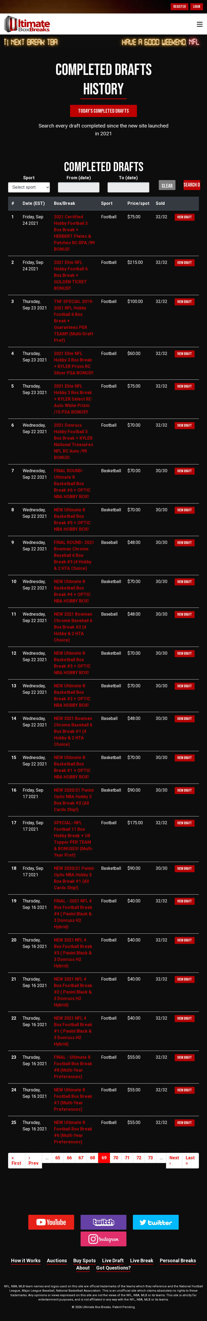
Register (179, 6)
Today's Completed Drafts (103, 111)
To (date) (128, 177)
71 (127, 1157)
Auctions (57, 1260)
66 (69, 1157)
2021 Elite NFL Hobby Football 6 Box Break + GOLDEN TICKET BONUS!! (71, 275)
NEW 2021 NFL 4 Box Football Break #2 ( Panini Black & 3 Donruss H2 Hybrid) (73, 992)
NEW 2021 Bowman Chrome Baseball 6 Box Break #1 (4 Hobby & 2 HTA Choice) (73, 731)
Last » (190, 1160)
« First (16, 1160)
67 (80, 1157)
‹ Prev (34, 1160)
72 (138, 1157)
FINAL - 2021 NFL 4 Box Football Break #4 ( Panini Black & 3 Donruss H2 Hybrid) (73, 913)
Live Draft (113, 1260)
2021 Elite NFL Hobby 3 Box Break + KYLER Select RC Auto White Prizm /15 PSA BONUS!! (73, 399)
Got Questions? (113, 1268)
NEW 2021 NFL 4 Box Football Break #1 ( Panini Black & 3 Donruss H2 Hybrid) (73, 1031)
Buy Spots (84, 1260)
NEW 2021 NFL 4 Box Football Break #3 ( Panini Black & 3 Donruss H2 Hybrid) (73, 952)
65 (57, 1157)
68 (92, 1157)
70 (115, 1157)
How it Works (25, 1260)
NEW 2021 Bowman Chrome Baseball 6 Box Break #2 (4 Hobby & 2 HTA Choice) (73, 627)
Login (196, 6)
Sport (28, 177)
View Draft (184, 217)
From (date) (79, 177)
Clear (167, 186)
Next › (174, 1160)
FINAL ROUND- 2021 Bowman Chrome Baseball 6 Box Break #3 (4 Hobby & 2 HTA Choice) (74, 555)
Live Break (141, 1260)
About (83, 1268)
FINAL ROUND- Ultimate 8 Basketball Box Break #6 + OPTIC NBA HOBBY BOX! (72, 483)
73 (150, 1157)
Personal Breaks (178, 1260)
